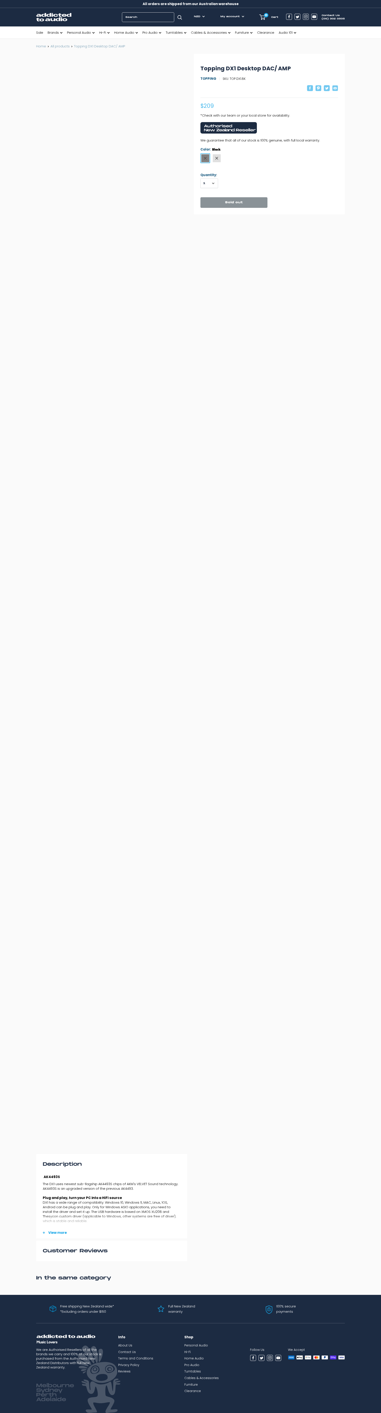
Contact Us (127, 1352)
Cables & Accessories (209, 32)
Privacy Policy (128, 1365)
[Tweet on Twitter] (327, 88)
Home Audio (124, 32)
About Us (125, 1345)
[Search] (179, 17)
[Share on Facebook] (310, 88)
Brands (53, 32)
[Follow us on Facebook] (289, 17)
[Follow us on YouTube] (314, 17)
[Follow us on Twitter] (297, 17)
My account (230, 16)
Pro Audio (150, 32)
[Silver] (217, 158)
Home (41, 46)
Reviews (124, 1371)
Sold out (234, 202)
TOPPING (208, 78)
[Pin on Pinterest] (318, 88)
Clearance (265, 32)
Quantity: (208, 175)
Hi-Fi (102, 32)
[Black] (205, 158)
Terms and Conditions (135, 1358)
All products (60, 46)
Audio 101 (286, 32)
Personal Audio (79, 32)
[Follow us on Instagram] (306, 17)
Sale (39, 32)
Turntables (174, 32)
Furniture (242, 32)
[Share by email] (335, 88)
